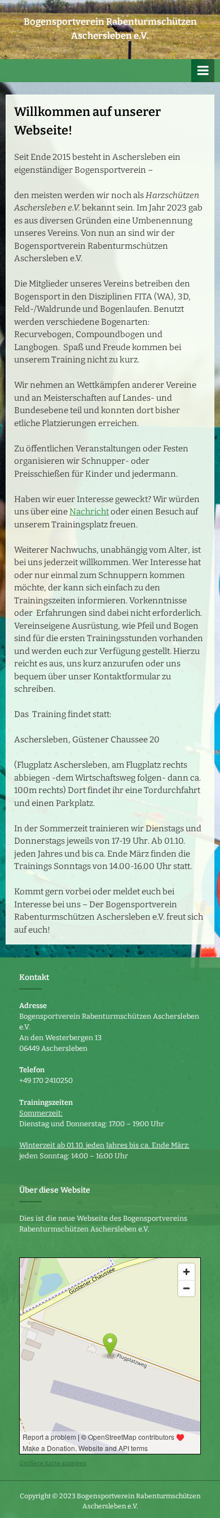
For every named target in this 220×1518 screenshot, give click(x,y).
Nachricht (89, 512)
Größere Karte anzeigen (52, 1463)
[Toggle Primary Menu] (203, 70)
